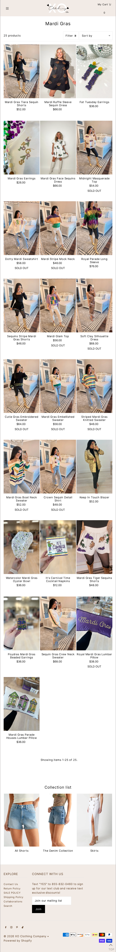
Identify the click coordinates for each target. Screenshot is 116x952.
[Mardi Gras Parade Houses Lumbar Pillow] (22, 704)
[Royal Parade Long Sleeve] (94, 228)
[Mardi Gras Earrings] (22, 148)
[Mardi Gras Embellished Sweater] (58, 386)
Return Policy (12, 888)
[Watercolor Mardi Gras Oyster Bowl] (22, 547)
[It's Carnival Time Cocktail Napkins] (58, 547)
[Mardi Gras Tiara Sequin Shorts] (22, 71)
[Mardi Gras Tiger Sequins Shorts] (94, 547)
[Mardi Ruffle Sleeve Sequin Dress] (58, 71)
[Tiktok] (22, 927)
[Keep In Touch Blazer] (94, 467)
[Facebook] (5, 927)
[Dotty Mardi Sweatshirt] (22, 228)
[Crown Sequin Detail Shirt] (58, 467)
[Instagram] (11, 927)
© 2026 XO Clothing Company (25, 936)
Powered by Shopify (18, 940)
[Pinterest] (17, 927)
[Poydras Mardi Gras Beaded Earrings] (22, 623)
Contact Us (11, 884)
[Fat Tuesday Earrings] (94, 71)
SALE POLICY (12, 892)
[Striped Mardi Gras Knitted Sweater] (94, 386)
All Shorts (22, 850)
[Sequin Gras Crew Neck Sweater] (58, 623)
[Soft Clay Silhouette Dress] (94, 305)
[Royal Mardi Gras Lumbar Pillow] (94, 623)
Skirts (94, 850)
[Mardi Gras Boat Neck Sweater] (22, 467)
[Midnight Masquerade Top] (94, 148)
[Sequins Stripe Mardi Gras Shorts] (22, 305)
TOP (110, 948)
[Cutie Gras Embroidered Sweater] (22, 386)
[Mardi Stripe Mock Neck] (58, 228)
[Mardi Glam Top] (58, 305)
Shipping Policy (13, 897)
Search (8, 905)
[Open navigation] (13, 8)
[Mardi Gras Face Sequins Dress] (58, 148)
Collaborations (13, 901)
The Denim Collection (58, 850)
